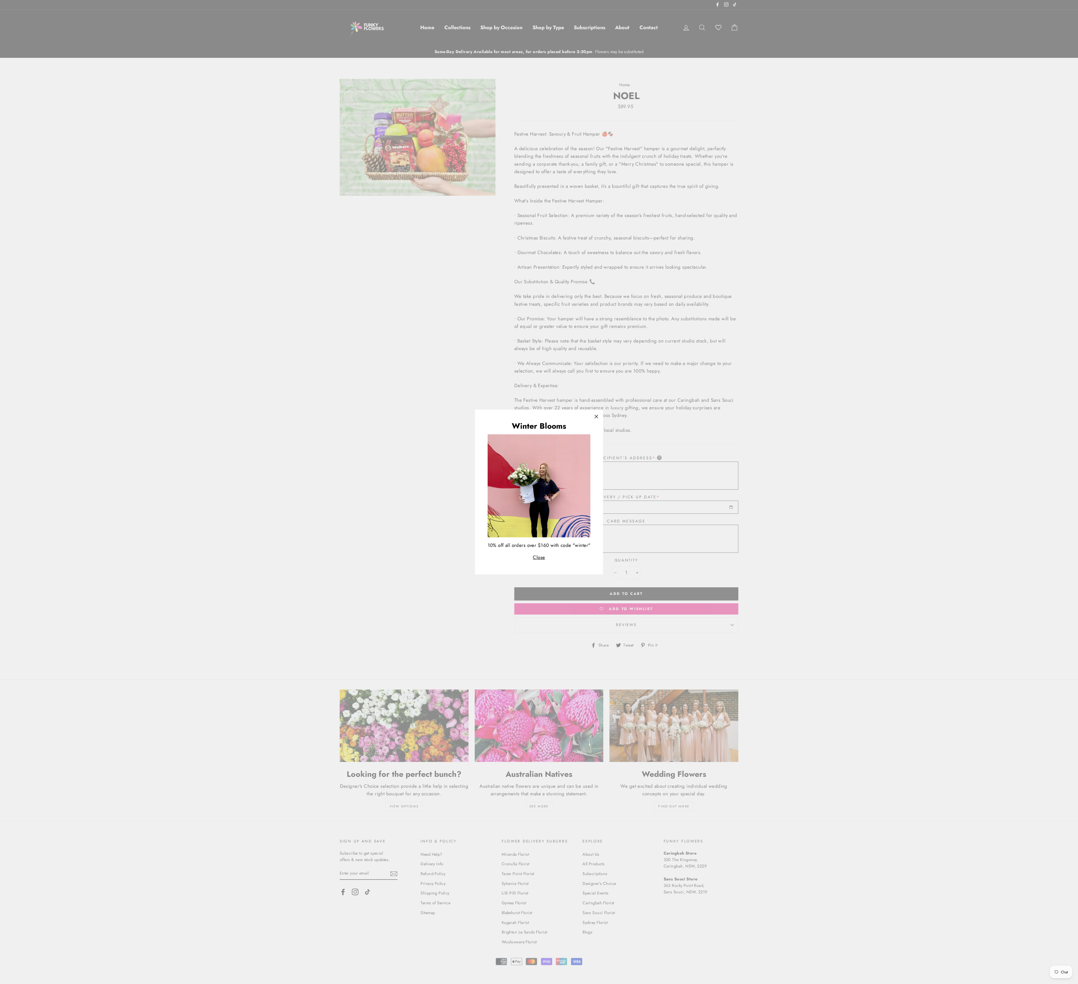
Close (539, 557)
